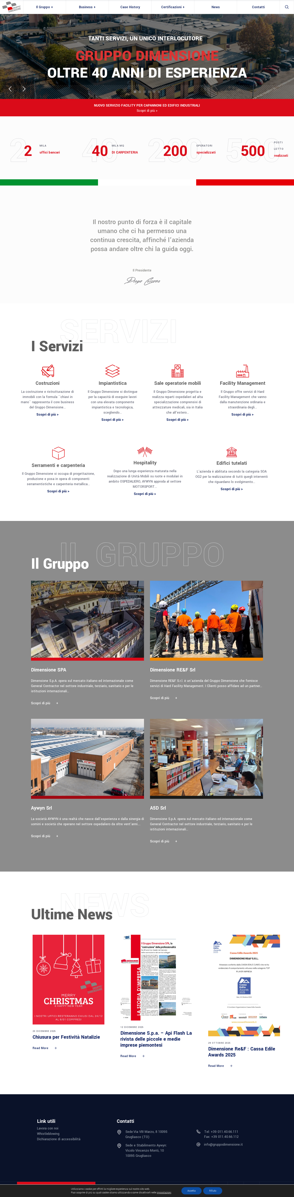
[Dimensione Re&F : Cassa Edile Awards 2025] (244, 985)
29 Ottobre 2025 (219, 1042)
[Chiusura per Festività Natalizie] (68, 979)
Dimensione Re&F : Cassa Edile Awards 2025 (241, 1052)
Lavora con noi (47, 1128)
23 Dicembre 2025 (44, 1031)
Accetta (191, 1191)
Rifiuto (212, 1191)
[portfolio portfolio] (90, 645)
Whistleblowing (48, 1133)
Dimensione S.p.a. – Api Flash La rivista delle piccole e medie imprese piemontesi (156, 1039)
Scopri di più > (147, 110)
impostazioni (164, 1192)
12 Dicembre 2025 (132, 1027)
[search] (287, 7)
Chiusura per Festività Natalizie (66, 1037)
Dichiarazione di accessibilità (58, 1139)
